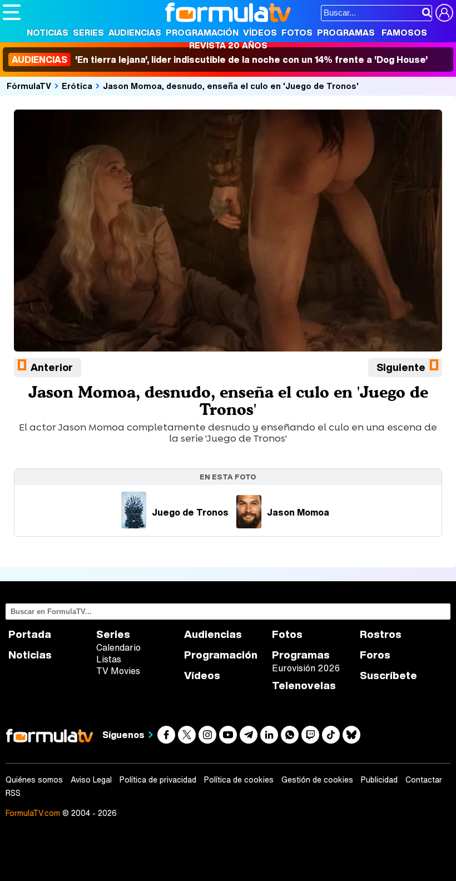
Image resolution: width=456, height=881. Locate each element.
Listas (108, 659)
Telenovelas (304, 685)
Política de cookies (239, 780)
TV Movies (118, 670)
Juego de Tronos (190, 512)
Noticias (47, 32)
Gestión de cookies (317, 780)
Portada (29, 634)
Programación (202, 32)
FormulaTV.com (33, 813)
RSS (13, 793)
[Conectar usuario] (444, 13)
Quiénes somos (34, 780)
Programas (346, 32)
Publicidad (379, 780)
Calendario (118, 647)
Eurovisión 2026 (306, 668)
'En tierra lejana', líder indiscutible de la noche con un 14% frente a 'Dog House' (220, 59)
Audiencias (134, 32)
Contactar (423, 780)
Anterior (52, 367)
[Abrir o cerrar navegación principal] (12, 12)
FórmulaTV (29, 86)
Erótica (77, 86)
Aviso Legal (91, 780)
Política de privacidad (158, 780)
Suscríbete (388, 675)
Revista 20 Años (228, 45)
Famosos (404, 32)
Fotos (297, 32)
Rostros (381, 634)
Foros (375, 655)
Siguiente (400, 367)
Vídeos (260, 32)
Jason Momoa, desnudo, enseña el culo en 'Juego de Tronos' (231, 86)
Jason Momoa (298, 512)
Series (88, 32)
